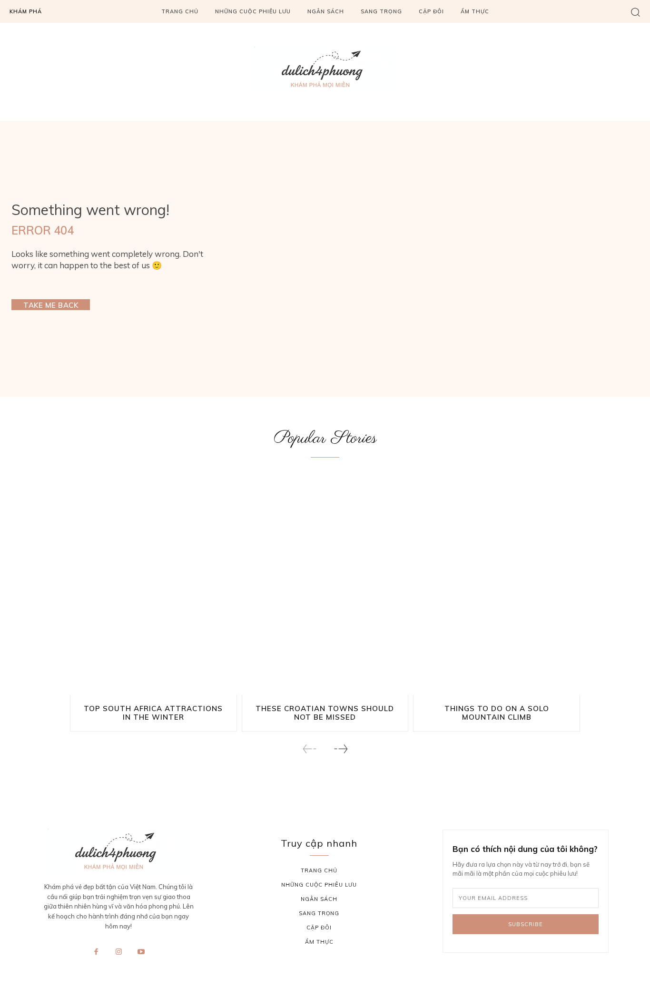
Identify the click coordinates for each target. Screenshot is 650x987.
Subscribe (525, 924)
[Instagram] (118, 952)
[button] (635, 11)
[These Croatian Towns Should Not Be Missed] (325, 586)
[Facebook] (96, 952)
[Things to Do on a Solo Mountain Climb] (496, 586)
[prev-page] (310, 749)
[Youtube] (141, 952)
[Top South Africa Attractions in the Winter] (153, 586)
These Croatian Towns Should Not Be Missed (325, 713)
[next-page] (340, 749)
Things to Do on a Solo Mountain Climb (496, 713)
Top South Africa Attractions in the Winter (153, 713)
